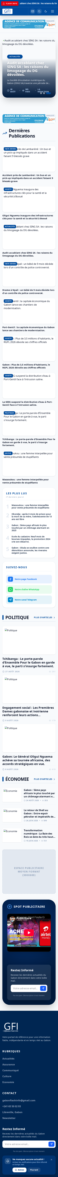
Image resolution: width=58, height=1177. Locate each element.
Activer (21, 1170)
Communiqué (10, 1070)
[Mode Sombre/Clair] (45, 11)
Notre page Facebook (26, 579)
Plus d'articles (43, 617)
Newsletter (8, 1118)
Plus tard (34, 1170)
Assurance (8, 1064)
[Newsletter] (32, 11)
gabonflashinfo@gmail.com (18, 1100)
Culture (6, 1076)
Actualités (8, 1058)
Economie (8, 1082)
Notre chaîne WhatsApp (27, 589)
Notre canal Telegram (26, 599)
